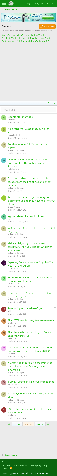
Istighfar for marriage (20, 116)
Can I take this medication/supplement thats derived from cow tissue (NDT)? (30, 349)
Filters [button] (50, 103)
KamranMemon (14, 207)
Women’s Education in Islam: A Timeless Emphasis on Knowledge (31, 279)
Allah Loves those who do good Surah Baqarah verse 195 (29, 333)
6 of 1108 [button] (28, 424)
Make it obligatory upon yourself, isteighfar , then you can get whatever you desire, (30, 247)
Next (39, 424)
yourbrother (12, 415)
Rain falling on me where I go (25, 308)
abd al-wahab (13, 169)
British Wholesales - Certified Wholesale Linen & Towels (26, 36)
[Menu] (4, 3)
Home (4, 468)
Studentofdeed (14, 135)
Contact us (6, 465)
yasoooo (11, 219)
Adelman (11, 119)
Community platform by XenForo (25, 473)
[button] (3, 461)
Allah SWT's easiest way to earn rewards (31, 320)
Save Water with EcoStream (15, 34)
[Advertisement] (28, 71)
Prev (18, 424)
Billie (10, 311)
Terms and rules (20, 465)
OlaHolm (11, 353)
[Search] (53, 3)
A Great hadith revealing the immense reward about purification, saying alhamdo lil (30, 366)
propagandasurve (15, 384)
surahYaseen (13, 268)
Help (45, 465)
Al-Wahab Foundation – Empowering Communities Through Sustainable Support (29, 163)
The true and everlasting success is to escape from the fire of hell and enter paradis (29, 182)
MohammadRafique (16, 150)
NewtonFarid (13, 323)
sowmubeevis (13, 284)
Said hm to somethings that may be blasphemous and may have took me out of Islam (31, 200)
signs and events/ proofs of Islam (27, 216)
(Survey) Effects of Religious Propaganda (31, 381)
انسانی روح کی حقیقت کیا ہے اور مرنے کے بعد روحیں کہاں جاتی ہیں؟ (30, 294)
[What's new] (48, 3)
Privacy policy (35, 465)
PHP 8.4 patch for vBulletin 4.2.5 (32, 41)
